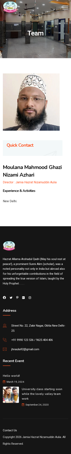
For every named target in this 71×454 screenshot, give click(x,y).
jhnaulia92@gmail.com (25, 349)
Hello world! (11, 376)
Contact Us (10, 430)
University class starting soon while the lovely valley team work (42, 394)
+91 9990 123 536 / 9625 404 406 (32, 340)
